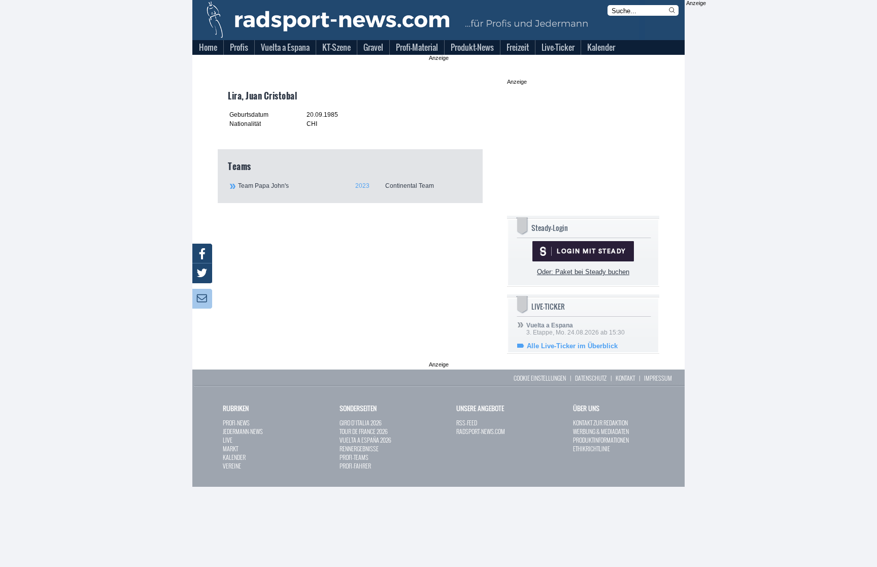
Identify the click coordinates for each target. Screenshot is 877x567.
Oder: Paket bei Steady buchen (583, 272)
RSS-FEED (466, 422)
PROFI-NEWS (236, 422)
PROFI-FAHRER (355, 465)
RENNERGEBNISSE (359, 448)
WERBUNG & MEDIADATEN (601, 431)
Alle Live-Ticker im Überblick (572, 346)
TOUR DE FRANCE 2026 (364, 431)
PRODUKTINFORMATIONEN (601, 440)
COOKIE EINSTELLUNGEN (540, 378)
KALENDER (234, 457)
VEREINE (232, 465)
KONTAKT (625, 378)
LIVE (227, 440)
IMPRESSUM (658, 378)
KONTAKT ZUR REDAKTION (600, 422)
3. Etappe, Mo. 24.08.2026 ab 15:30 (575, 329)
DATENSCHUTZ (590, 378)
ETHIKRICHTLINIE (591, 448)
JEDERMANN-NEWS (243, 431)
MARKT (230, 448)
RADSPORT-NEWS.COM (480, 431)
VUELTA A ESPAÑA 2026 (365, 440)
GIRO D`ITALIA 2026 (361, 422)
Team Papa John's (336, 185)
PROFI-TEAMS (354, 457)
